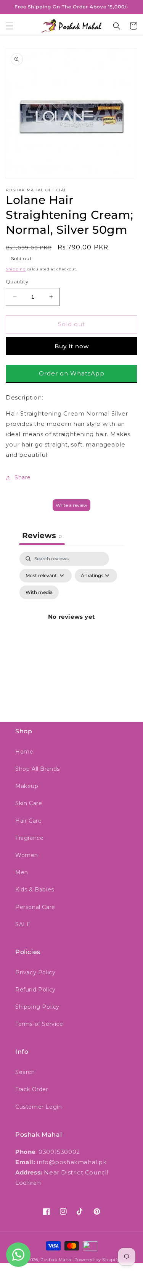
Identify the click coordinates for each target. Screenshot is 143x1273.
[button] (9, 26)
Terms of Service (39, 1024)
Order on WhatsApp (71, 373)
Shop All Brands (37, 768)
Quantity (17, 281)
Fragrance (29, 838)
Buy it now (72, 346)
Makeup (27, 786)
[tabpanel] (71, 626)
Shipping (16, 269)
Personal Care (35, 907)
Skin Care (28, 803)
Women (26, 855)
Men (21, 872)
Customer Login (38, 1106)
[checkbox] (39, 592)
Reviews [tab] (42, 535)
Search (25, 1072)
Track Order (31, 1089)
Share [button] (22, 477)
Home (24, 751)
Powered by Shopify (97, 1259)
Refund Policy (35, 989)
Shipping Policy (37, 1006)
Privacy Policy (35, 972)
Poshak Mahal (56, 1259)
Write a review (71, 505)
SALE (23, 924)
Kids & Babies (34, 889)
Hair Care (28, 820)
